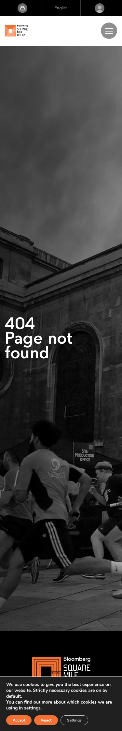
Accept (19, 720)
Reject (46, 720)
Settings (74, 720)
